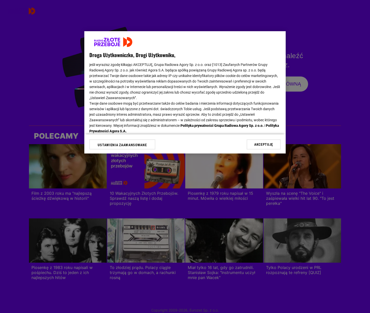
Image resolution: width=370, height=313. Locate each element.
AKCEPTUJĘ (263, 144)
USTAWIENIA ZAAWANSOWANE (122, 145)
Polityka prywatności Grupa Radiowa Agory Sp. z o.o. (222, 126)
